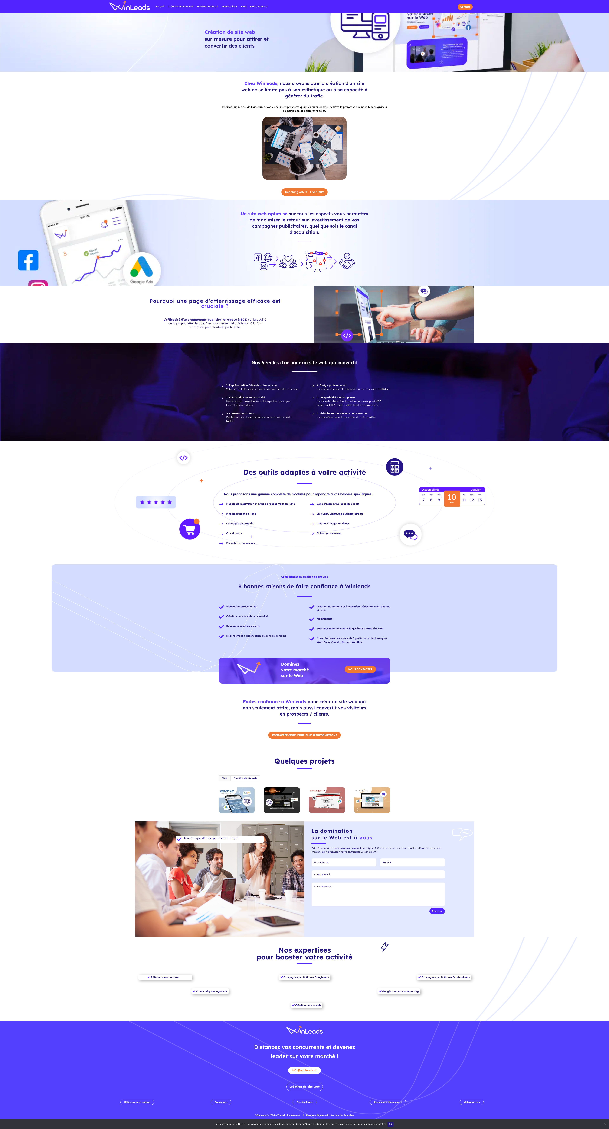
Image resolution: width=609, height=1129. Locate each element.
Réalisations (229, 6)
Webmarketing (206, 6)
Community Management (388, 1102)
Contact (465, 6)
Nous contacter (360, 669)
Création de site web (180, 6)
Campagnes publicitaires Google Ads (306, 977)
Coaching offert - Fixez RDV (304, 192)
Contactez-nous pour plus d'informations (304, 735)
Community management (211, 991)
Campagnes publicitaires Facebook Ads (445, 977)
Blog (244, 6)
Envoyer (437, 911)
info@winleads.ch (304, 1070)
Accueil (159, 6)
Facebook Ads (304, 1102)
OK (390, 1124)
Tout (224, 778)
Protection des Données (340, 1115)
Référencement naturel (165, 977)
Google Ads (221, 1102)
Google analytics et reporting (400, 991)
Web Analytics (472, 1102)
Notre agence (258, 6)
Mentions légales (315, 1115)
